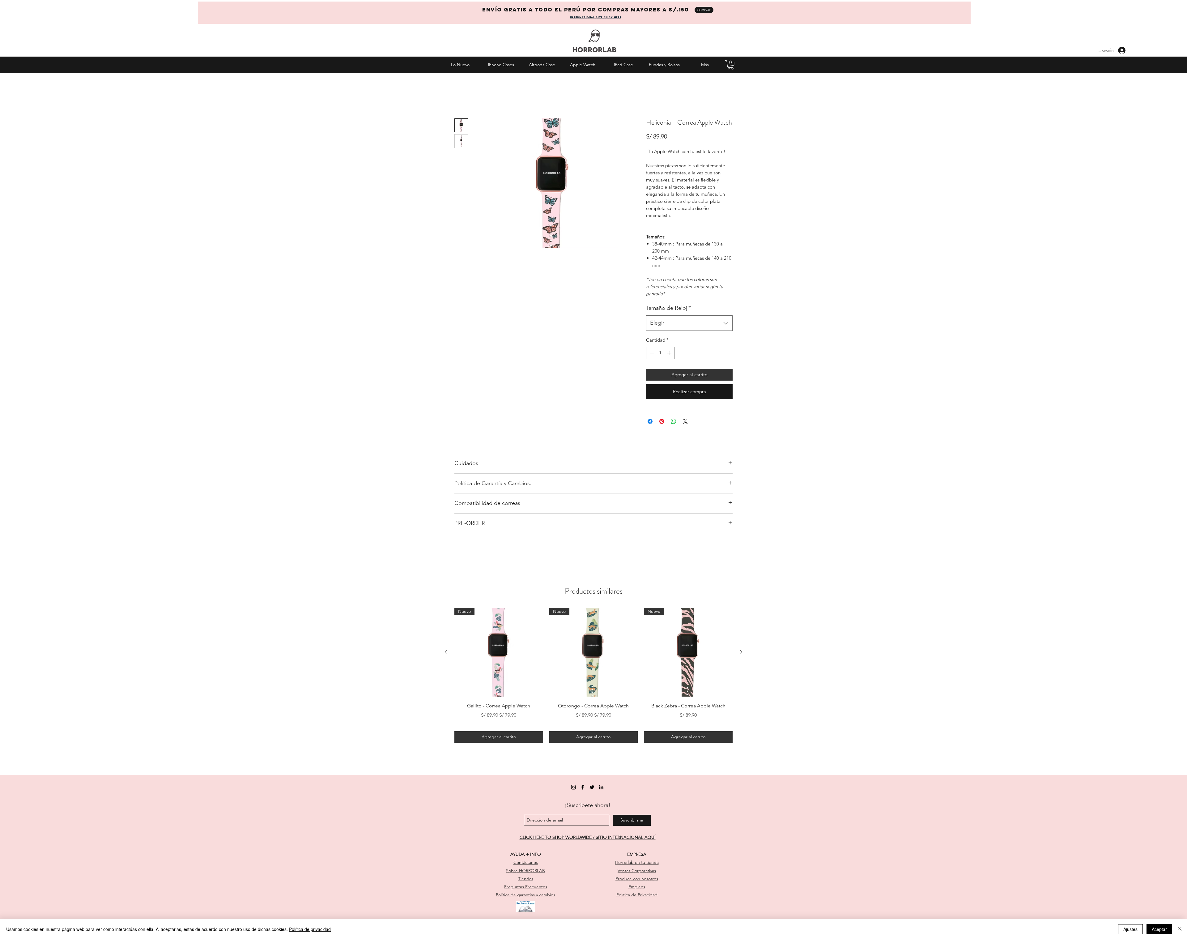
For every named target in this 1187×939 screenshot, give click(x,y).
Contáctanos (525, 862)
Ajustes (1130, 929)
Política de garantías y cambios (525, 895)
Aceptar (1159, 929)
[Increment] (670, 353)
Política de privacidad (310, 929)
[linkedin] (601, 787)
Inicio (460, 95)
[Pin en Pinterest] (662, 421)
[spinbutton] (660, 353)
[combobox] (689, 323)
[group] (593, 675)
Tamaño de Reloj (668, 308)
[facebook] (583, 787)
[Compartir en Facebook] (650, 421)
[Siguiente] (741, 652)
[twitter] (592, 787)
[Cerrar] (1179, 929)
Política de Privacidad (636, 895)
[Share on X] (685, 421)
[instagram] (573, 787)
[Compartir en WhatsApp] (673, 421)
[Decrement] (651, 353)
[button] (730, 64)
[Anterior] (445, 652)
